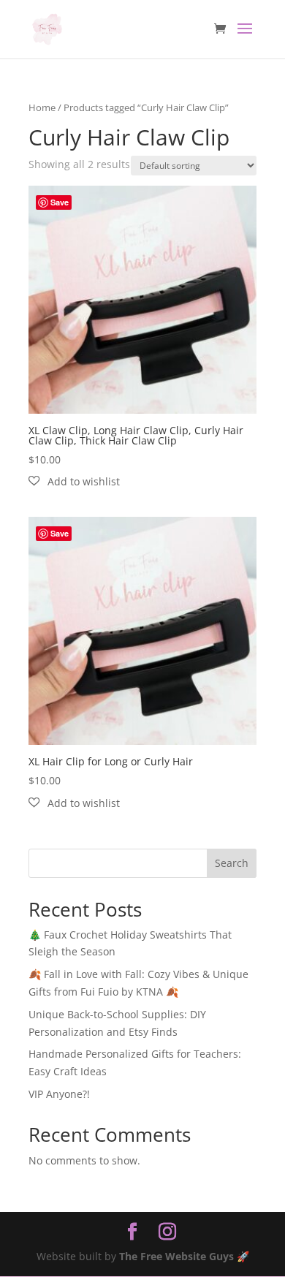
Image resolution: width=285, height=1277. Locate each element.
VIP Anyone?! (59, 1094)
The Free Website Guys (176, 1256)
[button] (74, 481)
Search (231, 863)
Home (42, 107)
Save (59, 202)
